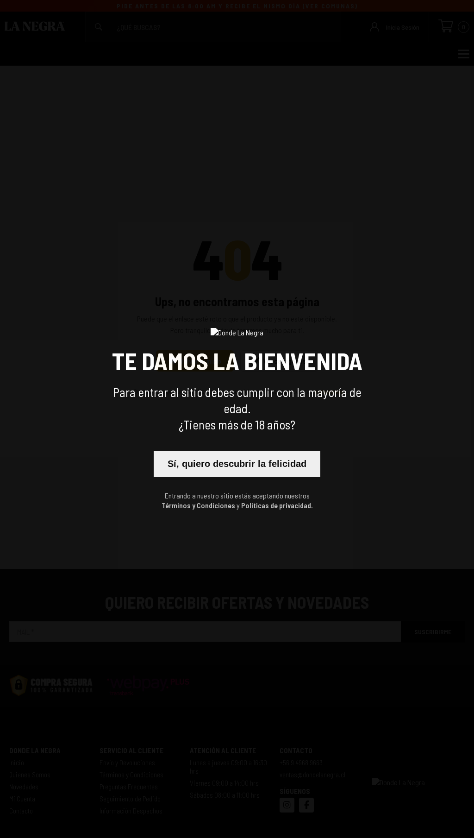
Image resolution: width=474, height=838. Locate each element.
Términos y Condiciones (198, 505)
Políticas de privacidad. (277, 505)
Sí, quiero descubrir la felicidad (237, 464)
